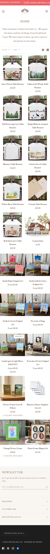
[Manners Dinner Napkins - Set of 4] (37, 388)
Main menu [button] (7, 501)
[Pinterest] (8, 548)
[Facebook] (3, 548)
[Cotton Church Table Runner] (37, 148)
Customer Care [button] (9, 509)
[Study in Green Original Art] (12, 305)
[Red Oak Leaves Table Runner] (12, 224)
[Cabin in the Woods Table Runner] (37, 67)
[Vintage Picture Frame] (12, 432)
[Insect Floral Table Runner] (12, 67)
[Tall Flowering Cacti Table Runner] (12, 108)
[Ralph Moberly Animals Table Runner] (37, 108)
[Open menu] (6, 11)
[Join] (44, 487)
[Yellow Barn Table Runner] (12, 188)
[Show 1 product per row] (43, 50)
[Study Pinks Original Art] (12, 265)
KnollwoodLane (11, 542)
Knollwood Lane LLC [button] (11, 517)
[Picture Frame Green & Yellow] (12, 388)
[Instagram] (13, 548)
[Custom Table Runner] (37, 188)
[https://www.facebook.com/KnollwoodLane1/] (18, 548)
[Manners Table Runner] (12, 148)
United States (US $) (13, 533)
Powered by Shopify (33, 542)
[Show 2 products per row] (47, 50)
